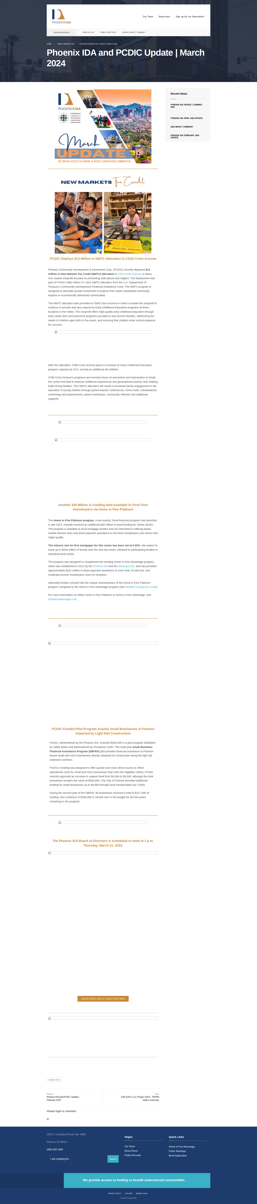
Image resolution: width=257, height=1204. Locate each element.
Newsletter (68, 44)
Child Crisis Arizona (129, 273)
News (60, 44)
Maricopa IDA (126, 566)
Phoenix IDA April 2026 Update (187, 118)
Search (113, 1159)
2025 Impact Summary (182, 127)
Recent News (179, 93)
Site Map (128, 1193)
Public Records (133, 1155)
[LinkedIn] (197, 32)
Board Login (141, 1193)
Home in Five (88, 32)
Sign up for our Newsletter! (190, 16)
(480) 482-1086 (55, 1149)
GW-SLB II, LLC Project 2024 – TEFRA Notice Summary (140, 1097)
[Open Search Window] (203, 32)
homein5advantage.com (62, 599)
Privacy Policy (114, 1193)
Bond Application (61, 32)
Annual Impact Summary (134, 32)
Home (49, 44)
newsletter (54, 1080)
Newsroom (164, 16)
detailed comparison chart (141, 586)
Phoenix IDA (100, 566)
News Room (131, 1150)
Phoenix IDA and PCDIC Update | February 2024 (63, 1097)
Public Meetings (108, 32)
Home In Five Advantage (182, 1146)
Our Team (148, 16)
